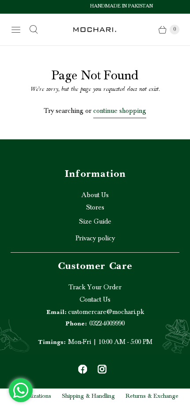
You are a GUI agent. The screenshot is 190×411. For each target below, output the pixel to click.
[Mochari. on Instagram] (102, 369)
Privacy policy (95, 238)
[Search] (33, 29)
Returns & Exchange (152, 396)
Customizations (31, 396)
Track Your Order (95, 287)
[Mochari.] (95, 29)
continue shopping (119, 111)
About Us (95, 195)
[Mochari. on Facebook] (82, 369)
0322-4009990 (95, 323)
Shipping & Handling (88, 396)
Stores (95, 207)
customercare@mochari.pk (95, 312)
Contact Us (95, 299)
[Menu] (16, 29)
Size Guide (95, 221)
